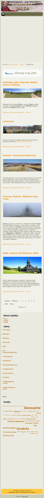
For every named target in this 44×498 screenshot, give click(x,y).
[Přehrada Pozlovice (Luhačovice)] (22, 133)
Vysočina (36, 431)
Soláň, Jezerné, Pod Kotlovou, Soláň (20, 253)
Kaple (34, 411)
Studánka (22, 428)
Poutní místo (10, 418)
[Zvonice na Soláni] (22, 273)
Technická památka (9, 432)
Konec (12, 304)
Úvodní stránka (12, 64)
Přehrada (23, 418)
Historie (17, 411)
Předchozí (15, 301)
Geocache (32, 408)
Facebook (22, 490)
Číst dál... (28, 112)
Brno (11, 406)
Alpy (4, 406)
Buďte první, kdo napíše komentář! (13, 112)
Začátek (7, 301)
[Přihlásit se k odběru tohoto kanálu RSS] (40, 68)
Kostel (38, 413)
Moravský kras (19, 415)
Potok (5, 419)
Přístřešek (27, 420)
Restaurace (38, 420)
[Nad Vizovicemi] (22, 171)
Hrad (22, 411)
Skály (35, 425)
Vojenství (23, 431)
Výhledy (33, 433)
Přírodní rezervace (31, 419)
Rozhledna (29, 423)
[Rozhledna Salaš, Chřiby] (22, 98)
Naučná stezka (26, 415)
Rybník (36, 423)
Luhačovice (8, 121)
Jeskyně (30, 411)
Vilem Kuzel (25, 496)
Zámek (37, 433)
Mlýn (14, 415)
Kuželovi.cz (22, 4)
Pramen (16, 418)
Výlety (22, 64)
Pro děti (19, 418)
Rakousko (32, 420)
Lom (12, 415)
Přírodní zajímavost (15, 421)
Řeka (12, 435)
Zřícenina (6, 435)
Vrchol (28, 431)
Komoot (28, 490)
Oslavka (35, 415)
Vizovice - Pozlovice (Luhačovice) (19, 155)
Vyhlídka (32, 431)
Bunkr (15, 406)
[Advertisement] (22, 39)
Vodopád (18, 431)
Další (6, 304)
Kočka (6, 322)
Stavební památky (9, 428)
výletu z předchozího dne (24, 141)
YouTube (15, 490)
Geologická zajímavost (8, 411)
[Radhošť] (22, 217)
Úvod (5, 319)
